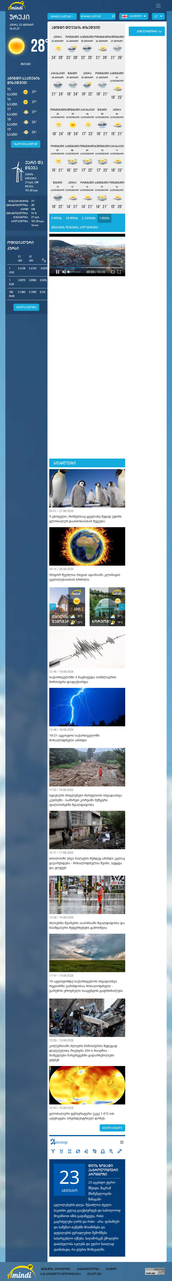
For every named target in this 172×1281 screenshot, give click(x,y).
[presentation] (52, 606)
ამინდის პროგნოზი (55, 1269)
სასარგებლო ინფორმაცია (61, 1274)
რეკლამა (94, 1274)
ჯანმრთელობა (88, 1269)
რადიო (111, 1269)
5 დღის (56, 218)
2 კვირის (89, 218)
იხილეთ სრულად (25, 144)
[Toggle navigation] (158, 5)
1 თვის (104, 218)
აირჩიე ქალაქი (61, 16)
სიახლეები (65, 463)
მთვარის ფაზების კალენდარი (74, 227)
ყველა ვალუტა (26, 307)
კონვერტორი (146, 31)
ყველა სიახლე (112, 1127)
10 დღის (72, 218)
